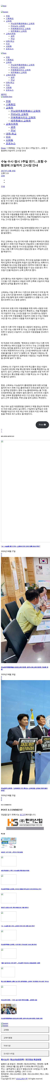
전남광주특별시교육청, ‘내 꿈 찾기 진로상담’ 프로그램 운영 (19, 944)
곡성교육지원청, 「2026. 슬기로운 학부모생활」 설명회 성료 (19, 1000)
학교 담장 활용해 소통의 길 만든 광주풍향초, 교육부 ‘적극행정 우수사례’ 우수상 (25, 981)
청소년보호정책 (17, 1059)
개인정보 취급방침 (33, 1059)
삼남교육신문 (22, 1079)
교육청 (6, 1030)
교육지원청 (8, 1038)
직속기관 (7, 1046)
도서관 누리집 (9, 1054)
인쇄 (3, 186)
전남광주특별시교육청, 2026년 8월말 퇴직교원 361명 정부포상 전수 (21, 889)
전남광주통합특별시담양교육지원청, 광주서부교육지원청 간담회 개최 (21, 1018)
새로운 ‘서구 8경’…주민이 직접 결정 (12, 852)
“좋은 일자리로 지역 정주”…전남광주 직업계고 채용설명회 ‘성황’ (20, 963)
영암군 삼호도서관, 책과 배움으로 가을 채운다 (15, 907)
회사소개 (5, 1059)
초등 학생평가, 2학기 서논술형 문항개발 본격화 (15, 870)
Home (3, 148)
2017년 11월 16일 (8, 171)
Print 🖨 (42, 424)
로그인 (23, 815)
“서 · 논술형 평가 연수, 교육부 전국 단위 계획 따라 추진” (20, 546)
